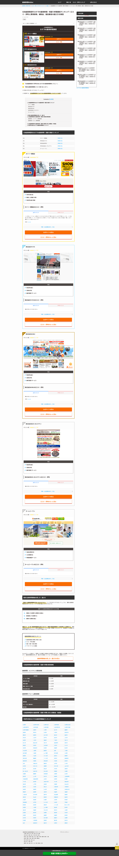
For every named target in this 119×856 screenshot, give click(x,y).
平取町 (66, 802)
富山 (32, 836)
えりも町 (56, 805)
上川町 (34, 776)
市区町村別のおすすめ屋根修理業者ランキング (38, 125)
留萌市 (34, 735)
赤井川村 (35, 766)
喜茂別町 (25, 761)
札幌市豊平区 (26, 727)
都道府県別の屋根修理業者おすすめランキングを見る (33, 832)
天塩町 (34, 786)
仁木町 (66, 763)
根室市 (45, 740)
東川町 (45, 776)
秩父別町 (46, 771)
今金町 (34, 755)
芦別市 (24, 737)
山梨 (27, 836)
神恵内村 (35, 763)
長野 (30, 836)
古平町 (55, 763)
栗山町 (45, 768)
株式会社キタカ (31, 106)
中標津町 (35, 820)
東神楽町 (46, 773)
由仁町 (24, 768)
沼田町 (24, 773)
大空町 (24, 799)
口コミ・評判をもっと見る (48, 237)
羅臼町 (55, 820)
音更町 (24, 807)
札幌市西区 (46, 727)
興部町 (45, 797)
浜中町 (24, 817)
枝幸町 (24, 789)
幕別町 (34, 812)
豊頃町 (55, 812)
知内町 (66, 748)
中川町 (55, 781)
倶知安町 (46, 761)
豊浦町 (34, 799)
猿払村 (45, 786)
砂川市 (24, 742)
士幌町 (34, 807)
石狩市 (55, 745)
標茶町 (34, 817)
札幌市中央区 (36, 724)
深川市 (45, 742)
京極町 (34, 761)
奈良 (35, 838)
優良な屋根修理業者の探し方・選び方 (36, 115)
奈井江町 (56, 766)
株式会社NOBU (31, 108)
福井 (38, 836)
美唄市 (66, 735)
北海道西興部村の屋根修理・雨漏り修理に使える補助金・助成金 (42, 123)
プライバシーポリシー (64, 832)
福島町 (55, 748)
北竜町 (66, 771)
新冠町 (24, 805)
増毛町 (24, 784)
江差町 (34, 753)
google (29, 221)
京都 (27, 838)
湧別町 (24, 797)
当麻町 (55, 773)
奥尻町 (24, 755)
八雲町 (66, 750)
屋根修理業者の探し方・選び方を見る (48, 658)
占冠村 (45, 779)
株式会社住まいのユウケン (33, 110)
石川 (35, 836)
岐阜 (40, 836)
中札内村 (46, 810)
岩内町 (66, 761)
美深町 (34, 781)
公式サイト (59, 39)
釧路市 (24, 732)
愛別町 (24, 776)
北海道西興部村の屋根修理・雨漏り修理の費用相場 (39, 116)
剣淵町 (66, 779)
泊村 (24, 763)
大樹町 (66, 810)
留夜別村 (35, 823)
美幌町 (34, 792)
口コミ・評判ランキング (79, 2)
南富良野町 (35, 779)
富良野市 (56, 742)
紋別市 (55, 737)
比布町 (66, 773)
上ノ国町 (46, 753)
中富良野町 (25, 779)
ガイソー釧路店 (31, 104)
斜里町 (55, 792)
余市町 (24, 766)
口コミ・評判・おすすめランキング (38, 5)
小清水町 (25, 794)
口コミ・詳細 (59, 42)
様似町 (45, 805)
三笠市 (34, 740)
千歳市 (55, 740)
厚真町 (66, 799)
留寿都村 (67, 758)
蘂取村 (66, 823)
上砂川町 (67, 766)
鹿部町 (45, 750)
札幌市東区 (56, 724)
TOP (117, 848)
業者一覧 (68, 2)
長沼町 (34, 768)
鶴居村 (55, 817)
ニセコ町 (46, 758)
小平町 (34, 784)
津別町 (45, 792)
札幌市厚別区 (57, 727)
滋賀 (25, 838)
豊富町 (34, 789)
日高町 (55, 802)
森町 (55, 750)
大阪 (30, 838)
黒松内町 (25, 758)
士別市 (66, 737)
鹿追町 (55, 807)
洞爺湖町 (25, 802)
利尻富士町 (67, 789)
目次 (117, 844)
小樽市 (45, 730)
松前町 (45, 748)
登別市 (66, 742)
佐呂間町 (56, 794)
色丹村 (66, 820)
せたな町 (46, 755)
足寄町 (24, 815)
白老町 (55, 799)
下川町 (24, 781)
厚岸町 (66, 815)
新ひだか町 (67, 805)
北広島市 (46, 745)
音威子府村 (46, 781)
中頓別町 (67, 786)
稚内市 (55, 735)
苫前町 (45, 784)
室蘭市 (66, 730)
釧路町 (55, 815)
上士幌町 (46, 807)
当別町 (24, 748)
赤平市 (45, 737)
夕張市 (55, 732)
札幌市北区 (46, 724)
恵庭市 (24, 745)
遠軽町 (66, 794)
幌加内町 (67, 781)
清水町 (24, 810)
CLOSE (51, 99)
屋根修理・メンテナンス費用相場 (35, 118)
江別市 (34, 737)
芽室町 (34, 810)
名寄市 (24, 740)
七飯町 (34, 750)
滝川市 (66, 740)
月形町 (55, 768)
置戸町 (45, 794)
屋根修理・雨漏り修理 (26, 5)
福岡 (25, 843)
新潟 (25, 836)
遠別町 (24, 786)
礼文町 (45, 789)
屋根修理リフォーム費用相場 (34, 120)
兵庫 (32, 838)
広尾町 (24, 812)
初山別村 (67, 784)
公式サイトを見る (48, 232)
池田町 (45, 812)
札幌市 (24, 724)
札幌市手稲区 (67, 727)
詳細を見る (60, 138)
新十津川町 (25, 771)
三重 (48, 836)
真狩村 (55, 758)
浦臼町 (66, 768)
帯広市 (34, 732)
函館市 (34, 730)
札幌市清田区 (26, 730)
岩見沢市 (67, 732)
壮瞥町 (45, 799)
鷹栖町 (34, 773)
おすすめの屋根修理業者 (83, 88)
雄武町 (66, 797)
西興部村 (56, 797)
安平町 (34, 802)
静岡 (43, 836)
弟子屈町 (46, 817)
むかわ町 (46, 802)
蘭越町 (34, 758)
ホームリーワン (31, 112)
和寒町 (55, 779)
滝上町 (34, 797)
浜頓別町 (56, 786)
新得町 (66, 807)
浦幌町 (45, 815)
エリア (59, 2)
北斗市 (66, 745)
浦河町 (34, 805)
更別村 (55, 810)
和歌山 (38, 838)
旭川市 (55, 730)
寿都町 (66, 755)
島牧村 (55, 755)
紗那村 (55, 823)
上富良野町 (67, 776)
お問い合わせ (93, 2)
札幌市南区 (35, 727)
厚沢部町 (56, 753)
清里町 (66, 792)
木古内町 (25, 750)
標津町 (45, 820)
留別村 (45, 823)
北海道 (47, 5)
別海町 (24, 820)
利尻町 (55, 789)
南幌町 (45, 766)
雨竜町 (55, 771)
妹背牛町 (35, 771)
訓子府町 (35, 794)
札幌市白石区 (67, 724)
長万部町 (25, 753)
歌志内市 (35, 742)
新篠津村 (35, 748)
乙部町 (66, 753)
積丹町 (45, 763)
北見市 (45, 732)
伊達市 (34, 745)
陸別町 (34, 815)
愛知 (45, 836)
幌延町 (24, 792)
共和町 (55, 761)
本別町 (66, 812)
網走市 (24, 735)
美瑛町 (55, 776)
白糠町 (66, 817)
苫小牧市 (46, 735)
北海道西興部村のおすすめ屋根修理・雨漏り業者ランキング (41, 102)
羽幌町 (55, 784)
